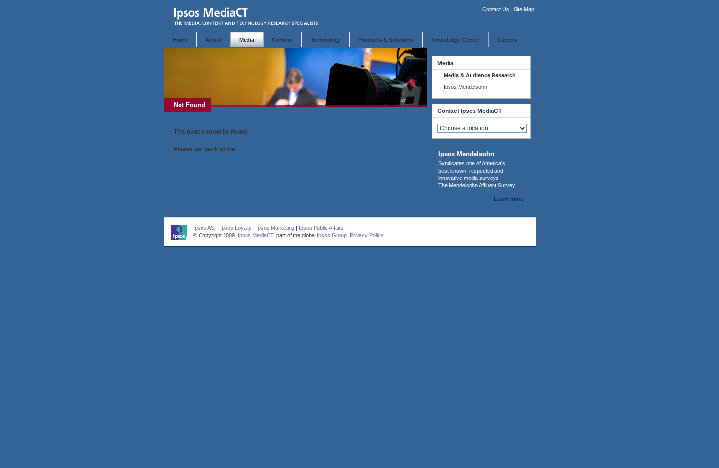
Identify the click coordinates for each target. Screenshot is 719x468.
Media (246, 40)
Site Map (524, 9)
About (213, 40)
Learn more (508, 198)
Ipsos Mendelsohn (465, 86)
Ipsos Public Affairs (321, 228)
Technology (326, 40)
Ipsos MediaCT (255, 235)
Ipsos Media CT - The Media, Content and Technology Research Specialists (246, 16)
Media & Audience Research (480, 75)
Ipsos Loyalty (236, 228)
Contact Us (495, 9)
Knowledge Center (455, 40)
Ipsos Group (332, 235)
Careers (507, 40)
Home (180, 40)
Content (282, 40)
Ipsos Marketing (275, 228)
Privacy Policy (366, 235)
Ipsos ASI (204, 228)
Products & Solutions (386, 40)
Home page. (253, 149)
